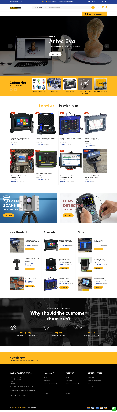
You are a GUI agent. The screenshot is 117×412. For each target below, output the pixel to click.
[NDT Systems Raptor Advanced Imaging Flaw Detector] (85, 264)
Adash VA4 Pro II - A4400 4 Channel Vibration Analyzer (70, 138)
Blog (106, 1)
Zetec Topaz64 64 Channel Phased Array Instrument (100, 280)
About (45, 377)
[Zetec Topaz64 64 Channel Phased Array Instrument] (85, 284)
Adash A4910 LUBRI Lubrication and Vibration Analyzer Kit (46, 138)
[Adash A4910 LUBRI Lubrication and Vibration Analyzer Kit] (51, 264)
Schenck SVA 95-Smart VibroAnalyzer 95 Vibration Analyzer (93, 139)
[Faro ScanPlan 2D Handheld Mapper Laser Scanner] (17, 245)
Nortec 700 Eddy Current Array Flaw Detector (99, 241)
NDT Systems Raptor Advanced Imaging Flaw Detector (100, 261)
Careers (46, 387)
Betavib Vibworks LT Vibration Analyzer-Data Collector (69, 176)
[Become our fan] (11, 395)
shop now (59, 54)
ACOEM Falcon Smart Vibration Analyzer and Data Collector (20, 138)
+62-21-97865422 (96, 15)
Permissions (47, 390)
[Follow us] (15, 395)
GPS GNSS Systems (100, 91)
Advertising (47, 380)
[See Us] (19, 395)
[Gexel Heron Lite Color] (17, 283)
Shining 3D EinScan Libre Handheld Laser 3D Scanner (32, 260)
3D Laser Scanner (39, 91)
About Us (94, 1)
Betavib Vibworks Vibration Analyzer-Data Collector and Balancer (44, 173)
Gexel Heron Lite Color (31, 278)
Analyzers (54, 91)
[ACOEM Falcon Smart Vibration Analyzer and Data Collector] (51, 245)
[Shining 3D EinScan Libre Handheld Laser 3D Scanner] (17, 264)
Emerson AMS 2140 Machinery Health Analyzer (20, 176)
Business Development (50, 383)
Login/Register (98, 7)
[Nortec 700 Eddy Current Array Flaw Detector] (85, 245)
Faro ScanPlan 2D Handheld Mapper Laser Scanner (93, 176)
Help (89, 1)
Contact (46, 393)
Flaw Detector (69, 91)
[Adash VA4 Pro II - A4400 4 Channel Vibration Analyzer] (51, 284)
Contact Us (101, 1)
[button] (11, 89)
